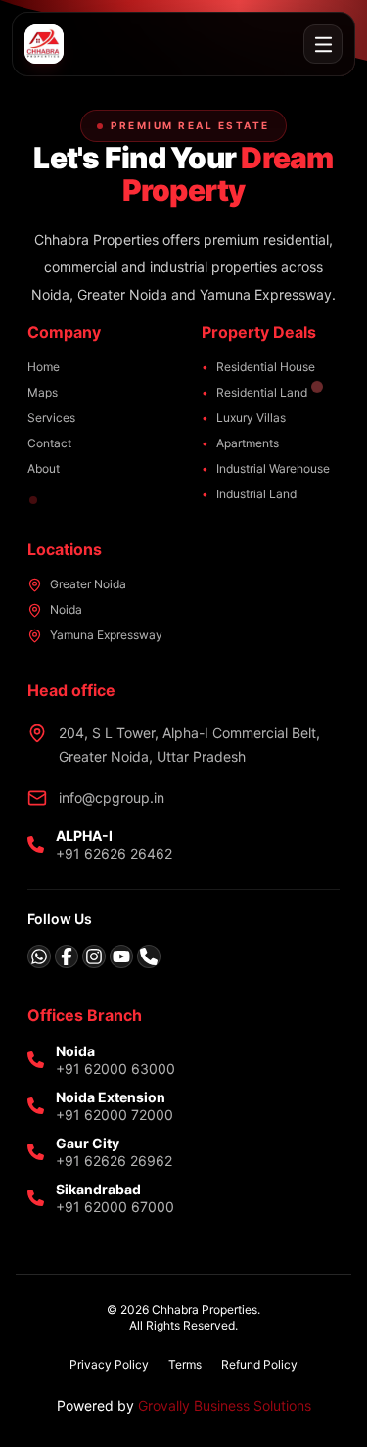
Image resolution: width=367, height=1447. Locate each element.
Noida (66, 609)
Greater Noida (88, 584)
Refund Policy (259, 1364)
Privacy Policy (109, 1364)
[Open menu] (323, 44)
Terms (185, 1364)
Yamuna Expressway (106, 635)
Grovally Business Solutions (224, 1405)
